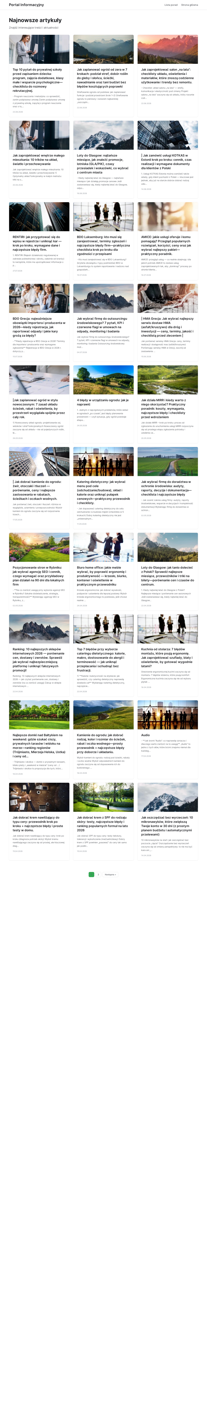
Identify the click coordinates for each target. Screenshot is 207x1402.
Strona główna (189, 4)
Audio (145, 735)
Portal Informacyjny (26, 5)
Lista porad (171, 4)
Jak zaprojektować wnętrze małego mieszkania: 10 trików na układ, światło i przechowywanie (39, 160)
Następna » (110, 874)
